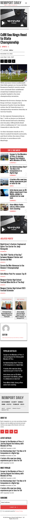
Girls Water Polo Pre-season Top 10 (13, 274)
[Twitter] (6, 61)
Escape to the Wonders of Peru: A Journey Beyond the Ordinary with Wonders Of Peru (18, 157)
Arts (11, 186)
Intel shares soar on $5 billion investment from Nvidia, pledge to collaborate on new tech (18, 194)
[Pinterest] (9, 61)
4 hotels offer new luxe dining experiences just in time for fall (18, 181)
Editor (11, 50)
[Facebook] (2, 61)
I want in (13, 507)
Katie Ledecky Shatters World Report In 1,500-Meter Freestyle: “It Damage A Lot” (21, 315)
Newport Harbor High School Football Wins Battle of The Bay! (12, 281)
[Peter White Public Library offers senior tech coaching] (4, 207)
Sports (2, 262)
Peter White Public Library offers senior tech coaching (17, 207)
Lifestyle (12, 162)
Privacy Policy (19, 511)
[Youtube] (16, 431)
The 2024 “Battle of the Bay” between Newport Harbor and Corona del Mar (11, 257)
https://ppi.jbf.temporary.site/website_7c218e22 (12, 337)
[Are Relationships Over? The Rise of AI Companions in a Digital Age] (4, 169)
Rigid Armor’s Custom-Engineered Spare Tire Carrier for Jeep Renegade (13, 246)
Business (12, 175)
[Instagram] (7, 431)
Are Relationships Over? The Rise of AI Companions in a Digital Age (18, 170)
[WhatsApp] (13, 61)
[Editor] (1, 50)
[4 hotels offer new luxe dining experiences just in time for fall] (4, 182)
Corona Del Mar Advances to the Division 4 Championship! (12, 266)
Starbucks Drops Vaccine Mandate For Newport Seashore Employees (6, 314)
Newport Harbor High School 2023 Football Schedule (12, 289)
